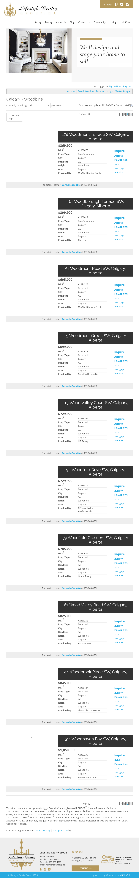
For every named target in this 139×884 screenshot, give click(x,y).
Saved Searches (86, 91)
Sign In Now (115, 86)
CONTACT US (85, 868)
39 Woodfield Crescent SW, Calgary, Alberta (95, 540)
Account (71, 91)
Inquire (119, 151)
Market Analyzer (123, 91)
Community (100, 22)
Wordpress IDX (60, 830)
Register (127, 86)
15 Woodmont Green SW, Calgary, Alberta (95, 337)
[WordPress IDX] (78, 830)
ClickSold (126, 875)
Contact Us (84, 22)
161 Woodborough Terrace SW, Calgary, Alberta (95, 203)
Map (116, 164)
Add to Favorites (120, 158)
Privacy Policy (43, 830)
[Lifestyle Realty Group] (31, 3)
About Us (61, 22)
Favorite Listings (104, 91)
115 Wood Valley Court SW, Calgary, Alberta (95, 405)
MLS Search (127, 22)
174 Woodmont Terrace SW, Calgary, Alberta (95, 136)
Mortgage (119, 168)
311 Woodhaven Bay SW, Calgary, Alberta (95, 741)
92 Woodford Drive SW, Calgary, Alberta (95, 472)
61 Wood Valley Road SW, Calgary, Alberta (95, 607)
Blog (72, 22)
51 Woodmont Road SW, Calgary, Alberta (95, 270)
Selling (37, 22)
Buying (48, 22)
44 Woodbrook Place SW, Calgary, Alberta (95, 674)
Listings (113, 22)
